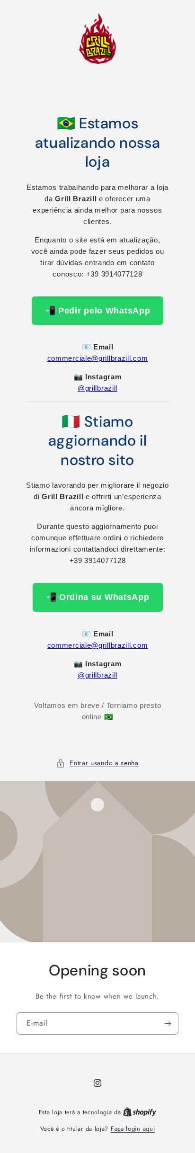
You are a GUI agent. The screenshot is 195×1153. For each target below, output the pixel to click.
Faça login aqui (133, 1128)
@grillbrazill (97, 388)
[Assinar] (167, 1023)
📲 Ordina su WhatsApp (98, 597)
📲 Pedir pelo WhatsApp (98, 310)
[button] (97, 763)
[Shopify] (139, 1112)
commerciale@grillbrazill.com (97, 358)
